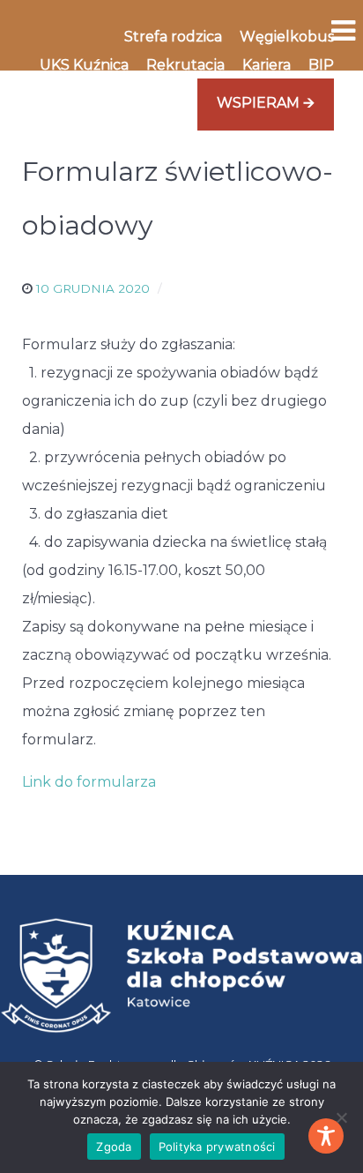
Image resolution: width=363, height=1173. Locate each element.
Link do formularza (89, 781)
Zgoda (113, 1146)
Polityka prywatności (217, 1146)
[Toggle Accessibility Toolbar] (326, 1136)
